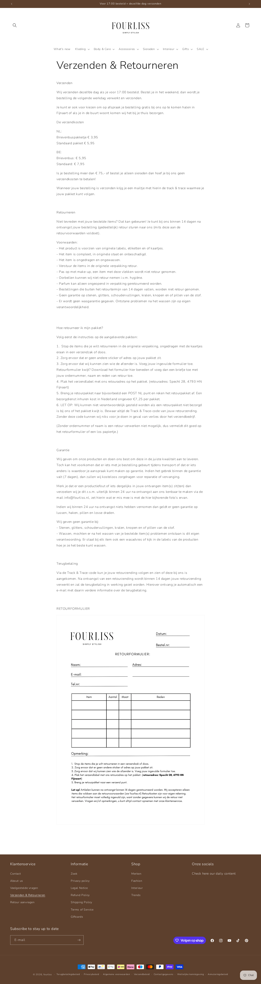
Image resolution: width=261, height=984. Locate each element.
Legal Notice (79, 888)
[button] (14, 25)
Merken (136, 874)
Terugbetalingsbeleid (68, 974)
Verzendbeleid (142, 974)
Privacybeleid (91, 974)
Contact (15, 874)
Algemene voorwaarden (116, 974)
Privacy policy (80, 881)
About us (16, 881)
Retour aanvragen (22, 902)
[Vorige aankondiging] (11, 4)
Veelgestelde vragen (24, 888)
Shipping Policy (81, 902)
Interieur (137, 888)
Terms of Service (82, 910)
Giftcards (77, 917)
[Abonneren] (78, 940)
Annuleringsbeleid (218, 974)
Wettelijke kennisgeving (190, 974)
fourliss (47, 974)
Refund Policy (80, 895)
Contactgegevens (163, 974)
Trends (136, 895)
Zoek (74, 874)
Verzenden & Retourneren (27, 895)
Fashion (136, 881)
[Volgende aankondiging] (249, 4)
